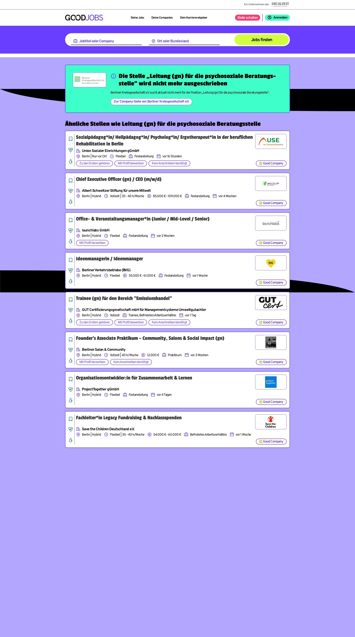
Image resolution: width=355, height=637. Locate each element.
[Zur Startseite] (84, 18)
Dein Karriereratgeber (193, 18)
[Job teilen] (70, 150)
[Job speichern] (70, 139)
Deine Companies (162, 18)
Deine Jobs (137, 18)
